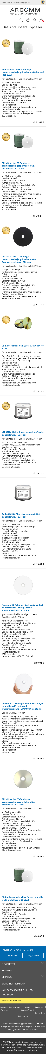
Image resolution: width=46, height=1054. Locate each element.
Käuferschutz (14, 1007)
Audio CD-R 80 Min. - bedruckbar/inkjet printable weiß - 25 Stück (21, 515)
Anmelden (13, 955)
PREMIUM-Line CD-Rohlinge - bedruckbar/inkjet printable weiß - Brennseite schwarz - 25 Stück (19, 259)
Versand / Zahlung (4, 1008)
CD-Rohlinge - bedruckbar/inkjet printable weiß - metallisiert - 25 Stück (22, 898)
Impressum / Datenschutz (40, 1010)
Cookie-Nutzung (14, 1050)
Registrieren (33, 955)
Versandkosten (32, 1029)
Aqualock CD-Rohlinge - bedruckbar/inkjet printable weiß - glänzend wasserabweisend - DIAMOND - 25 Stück (22, 706)
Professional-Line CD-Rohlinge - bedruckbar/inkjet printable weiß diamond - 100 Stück (23, 72)
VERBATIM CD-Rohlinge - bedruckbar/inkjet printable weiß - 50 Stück (23, 433)
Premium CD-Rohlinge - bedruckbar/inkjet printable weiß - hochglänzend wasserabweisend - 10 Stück (22, 608)
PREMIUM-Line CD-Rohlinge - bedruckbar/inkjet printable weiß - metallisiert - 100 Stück (19, 166)
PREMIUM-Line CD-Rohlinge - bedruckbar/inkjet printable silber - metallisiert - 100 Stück (19, 802)
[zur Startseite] (25, 14)
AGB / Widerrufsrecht (27, 1008)
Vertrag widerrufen (11, 1001)
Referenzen (23, 1016)
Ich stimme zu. (32, 1050)
